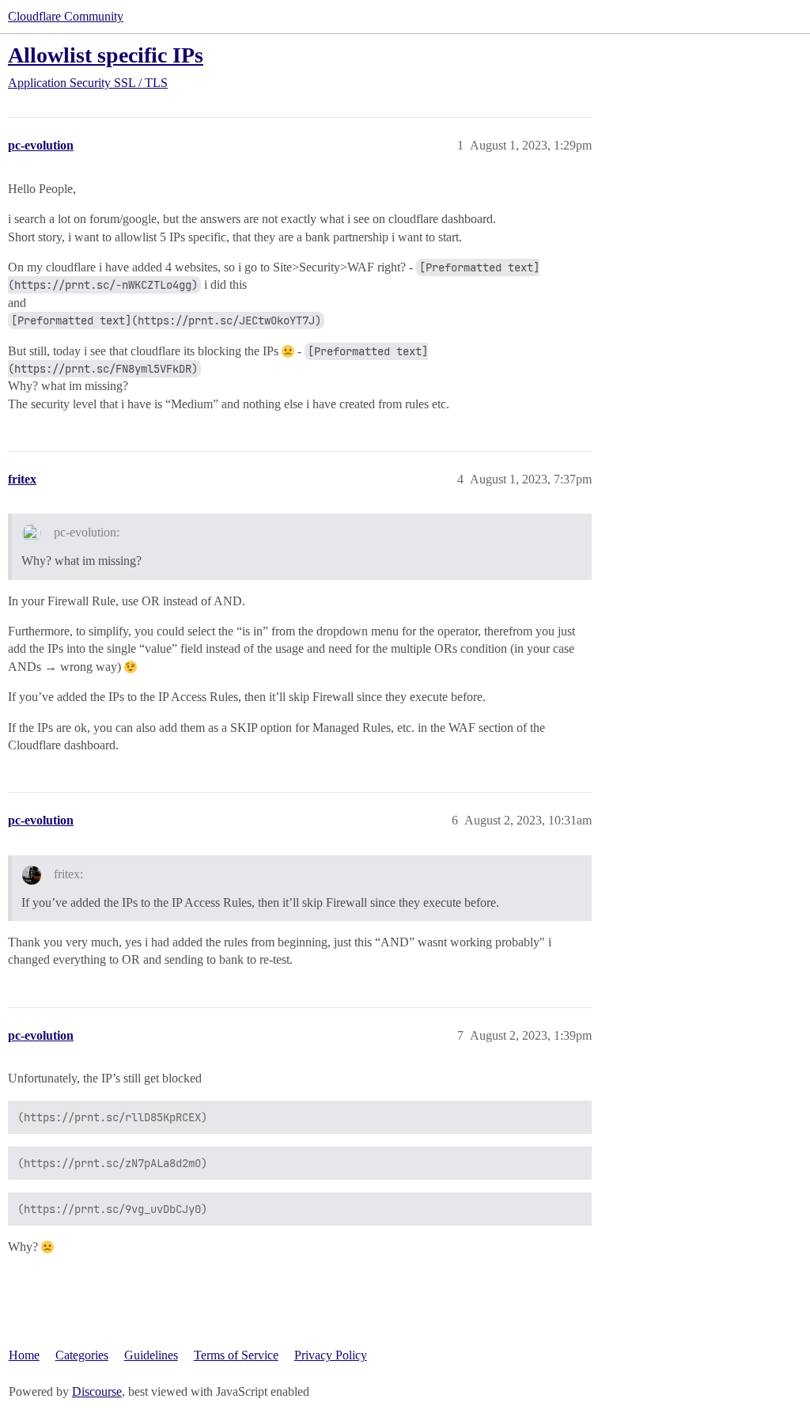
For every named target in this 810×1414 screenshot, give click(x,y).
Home (24, 1355)
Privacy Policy (330, 1355)
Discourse (97, 1391)
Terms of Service (236, 1355)
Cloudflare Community (65, 16)
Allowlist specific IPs (105, 55)
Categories (81, 1355)
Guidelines (151, 1355)
